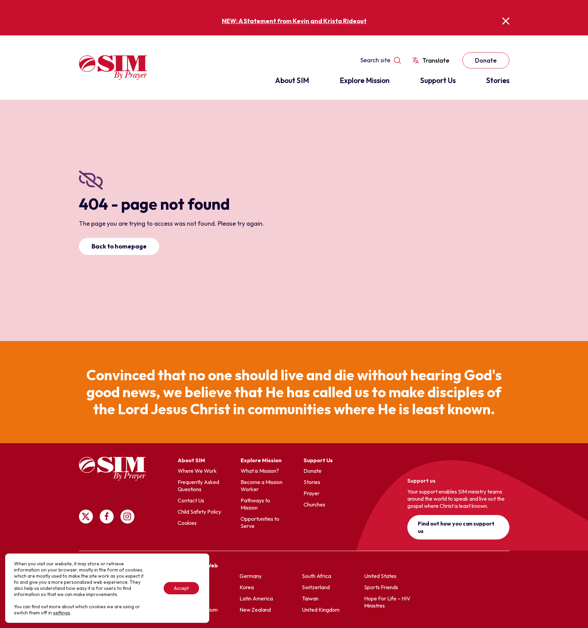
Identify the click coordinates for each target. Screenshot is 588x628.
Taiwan (310, 598)
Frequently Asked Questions (198, 486)
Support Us (438, 80)
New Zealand (255, 609)
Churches (314, 504)
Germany (251, 576)
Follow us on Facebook (107, 517)
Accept (181, 588)
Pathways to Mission (255, 504)
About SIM (292, 80)
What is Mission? (260, 470)
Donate (486, 60)
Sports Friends (381, 587)
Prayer (312, 493)
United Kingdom (321, 609)
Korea (247, 587)
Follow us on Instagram (127, 517)
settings (61, 613)
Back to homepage (119, 246)
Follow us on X (86, 517)
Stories (497, 80)
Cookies (187, 522)
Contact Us (191, 500)
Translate (436, 60)
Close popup (505, 21)
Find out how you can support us (456, 527)
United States (380, 576)
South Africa (316, 576)
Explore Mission (365, 80)
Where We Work (197, 470)
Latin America (256, 598)
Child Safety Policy (199, 511)
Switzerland (316, 587)
